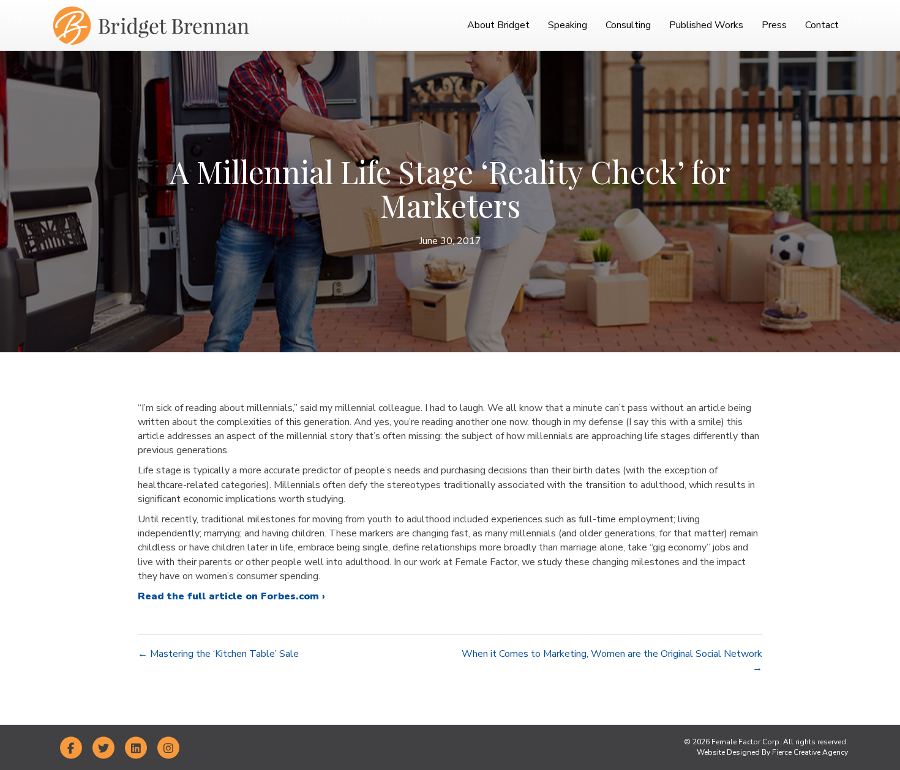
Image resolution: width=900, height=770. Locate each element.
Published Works (706, 25)
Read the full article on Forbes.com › (231, 596)
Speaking (567, 25)
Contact (822, 25)
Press (774, 25)
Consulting (628, 25)
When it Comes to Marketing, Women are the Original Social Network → (612, 661)
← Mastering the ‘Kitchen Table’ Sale (218, 654)
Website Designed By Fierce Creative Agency (772, 752)
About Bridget (498, 25)
